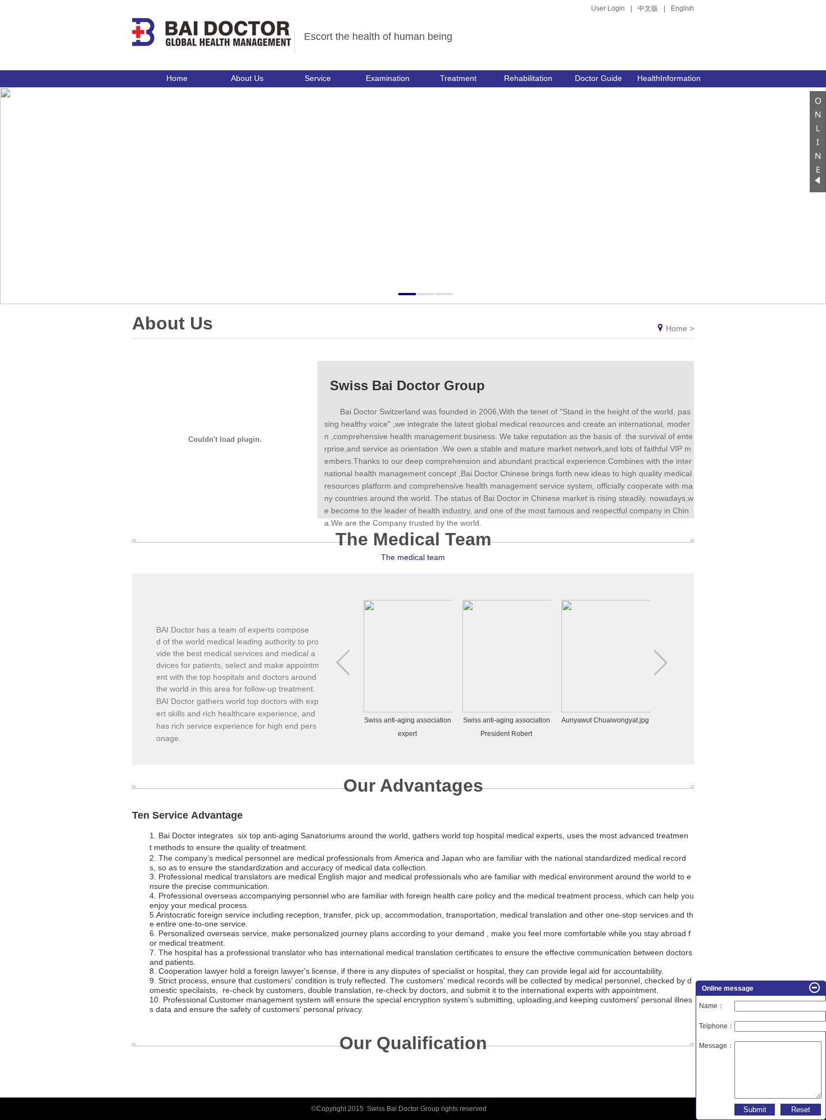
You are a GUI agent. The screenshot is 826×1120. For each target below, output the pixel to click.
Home (177, 78)
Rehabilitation (528, 78)
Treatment (458, 78)
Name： (711, 1006)
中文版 (648, 8)
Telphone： (716, 1026)
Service (318, 78)
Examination (388, 78)
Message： (716, 1046)
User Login (608, 8)
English (682, 8)
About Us (247, 78)
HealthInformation (669, 78)
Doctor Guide (598, 78)
